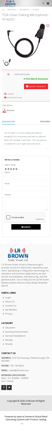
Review (8, 194)
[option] (26, 40)
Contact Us (10, 305)
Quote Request (37, 87)
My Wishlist (11, 309)
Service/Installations (15, 335)
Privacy (8, 313)
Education (10, 327)
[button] (43, 3)
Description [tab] (8, 122)
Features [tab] (45, 122)
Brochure (10, 110)
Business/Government (16, 331)
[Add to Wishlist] (47, 26)
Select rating (10, 164)
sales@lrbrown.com (19, 370)
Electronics (12, 9)
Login (8, 297)
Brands (9, 343)
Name (7, 172)
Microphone (24, 9)
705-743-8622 (17, 365)
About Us (10, 301)
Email (7, 183)
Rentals (9, 339)
